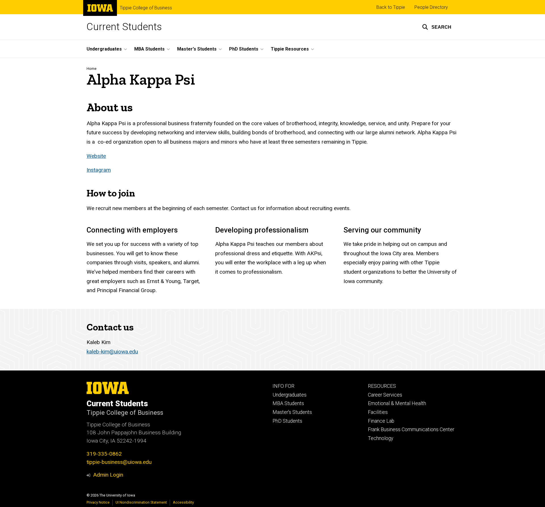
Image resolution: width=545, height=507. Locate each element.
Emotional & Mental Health (397, 403)
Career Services (385, 395)
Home (92, 68)
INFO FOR (283, 386)
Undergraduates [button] (104, 49)
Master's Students (292, 412)
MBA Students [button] (149, 49)
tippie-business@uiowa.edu (119, 462)
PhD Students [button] (243, 49)
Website (96, 156)
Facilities (378, 412)
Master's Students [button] (197, 49)
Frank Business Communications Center (411, 429)
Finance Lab (381, 421)
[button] (436, 27)
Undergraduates (289, 395)
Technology (380, 438)
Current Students (124, 27)
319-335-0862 (104, 454)
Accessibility (183, 502)
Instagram (99, 170)
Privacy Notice (98, 502)
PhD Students (287, 421)
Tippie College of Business (146, 8)
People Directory (431, 7)
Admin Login (108, 475)
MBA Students (288, 403)
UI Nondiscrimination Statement (141, 502)
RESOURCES (382, 386)
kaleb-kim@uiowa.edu (112, 351)
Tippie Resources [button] (290, 49)
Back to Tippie (390, 7)
